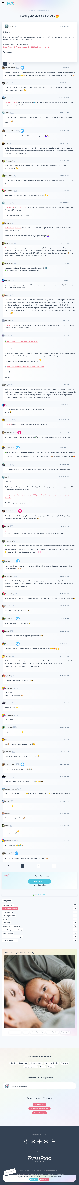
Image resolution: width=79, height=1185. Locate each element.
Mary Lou (8, 98)
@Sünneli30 (22, 207)
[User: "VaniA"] (3, 825)
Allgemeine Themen (10, 909)
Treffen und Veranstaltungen (13, 937)
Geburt (5, 919)
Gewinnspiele (39, 1104)
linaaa (7, 295)
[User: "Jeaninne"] (3, 223)
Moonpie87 (8, 190)
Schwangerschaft (9, 916)
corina (7, 83)
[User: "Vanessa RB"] (3, 541)
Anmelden (33, 1179)
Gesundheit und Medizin (11, 926)
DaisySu (7, 813)
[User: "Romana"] (3, 853)
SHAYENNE (9, 688)
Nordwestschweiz (51, 1063)
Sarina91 (8, 656)
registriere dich (39, 881)
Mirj (6, 385)
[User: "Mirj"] (3, 384)
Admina (7, 335)
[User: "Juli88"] (3, 526)
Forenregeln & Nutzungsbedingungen (27, 1174)
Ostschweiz (23, 1063)
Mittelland (64, 1063)
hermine (7, 280)
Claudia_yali (9, 161)
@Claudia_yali (9, 207)
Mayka (7, 801)
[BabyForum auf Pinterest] (33, 1141)
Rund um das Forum (10, 940)
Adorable (8, 751)
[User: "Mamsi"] (3, 776)
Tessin (42, 1067)
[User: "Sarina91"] (3, 656)
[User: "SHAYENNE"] (3, 688)
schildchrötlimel (10, 67)
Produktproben (39, 1113)
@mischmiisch (10, 531)
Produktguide (65, 1032)
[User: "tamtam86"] (3, 432)
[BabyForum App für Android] (53, 1141)
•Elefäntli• (8, 727)
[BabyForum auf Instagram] (39, 1141)
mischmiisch (9, 511)
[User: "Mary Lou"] (3, 97)
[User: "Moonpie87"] (3, 190)
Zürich (13, 1063)
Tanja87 (7, 606)
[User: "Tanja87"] (3, 606)
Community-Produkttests (39, 1109)
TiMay (7, 143)
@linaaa (7, 325)
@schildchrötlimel (11, 102)
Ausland (51, 1067)
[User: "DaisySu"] (3, 813)
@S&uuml (18, 228)
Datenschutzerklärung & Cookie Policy (52, 1174)
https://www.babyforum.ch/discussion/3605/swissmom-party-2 (26, 47)
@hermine (8, 424)
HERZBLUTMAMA (11, 789)
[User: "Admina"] (3, 335)
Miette (7, 703)
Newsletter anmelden (20, 1086)
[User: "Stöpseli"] (3, 447)
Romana (7, 853)
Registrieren (44, 1179)
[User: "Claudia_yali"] (3, 161)
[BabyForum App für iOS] (46, 1141)
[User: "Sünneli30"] (3, 175)
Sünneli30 (8, 176)
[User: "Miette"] (3, 702)
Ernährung (7, 923)
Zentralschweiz (36, 1063)
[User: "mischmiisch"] (3, 511)
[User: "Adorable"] (3, 751)
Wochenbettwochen (37, 1032)
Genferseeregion (30, 1067)
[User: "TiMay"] (3, 143)
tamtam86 (8, 432)
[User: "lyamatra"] (3, 320)
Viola (6, 739)
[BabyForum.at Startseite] (10, 3)
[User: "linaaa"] (3, 295)
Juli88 (7, 526)
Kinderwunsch (8, 912)
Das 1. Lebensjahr (52, 1032)
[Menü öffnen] (3, 3)
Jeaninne (8, 223)
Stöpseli (7, 447)
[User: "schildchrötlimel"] (3, 67)
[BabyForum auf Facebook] (26, 1141)
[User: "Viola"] (3, 739)
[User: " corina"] (3, 83)
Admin (11, 26)
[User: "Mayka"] (3, 801)
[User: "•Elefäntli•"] (3, 727)
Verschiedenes (8, 933)
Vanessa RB (9, 541)
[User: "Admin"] (7, 26)
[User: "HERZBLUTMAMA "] (3, 789)
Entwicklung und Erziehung (13, 930)
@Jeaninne (9, 248)
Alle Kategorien (8, 905)
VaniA (7, 825)
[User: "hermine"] (3, 280)
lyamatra (8, 320)
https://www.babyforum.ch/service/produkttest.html (25, 366)
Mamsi (7, 777)
